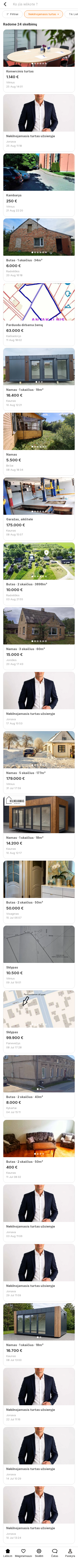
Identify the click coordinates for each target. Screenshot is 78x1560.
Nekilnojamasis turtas (43, 14)
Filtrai (14, 14)
